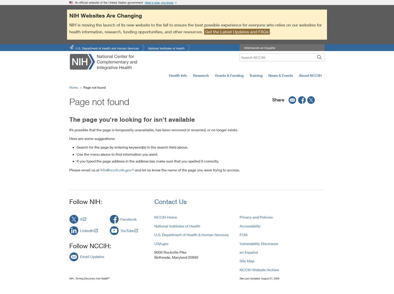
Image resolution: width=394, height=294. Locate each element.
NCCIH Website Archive (259, 270)
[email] (291, 100)
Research (201, 75)
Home (73, 87)
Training (255, 75)
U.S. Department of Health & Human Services (191, 234)
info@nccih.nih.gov (115, 170)
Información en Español (259, 48)
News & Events (280, 75)
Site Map (247, 261)
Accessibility (250, 226)
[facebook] (302, 100)
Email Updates (92, 256)
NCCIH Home (165, 217)
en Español (249, 252)
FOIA (244, 234)
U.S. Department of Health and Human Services (107, 47)
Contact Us (170, 201)
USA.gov (161, 243)
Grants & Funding (229, 75)
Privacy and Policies (256, 217)
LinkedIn (87, 230)
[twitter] (311, 100)
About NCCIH (310, 75)
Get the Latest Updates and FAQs (237, 31)
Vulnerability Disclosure (259, 243)
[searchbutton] (319, 57)
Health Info (178, 75)
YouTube (127, 230)
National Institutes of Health (166, 47)
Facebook (128, 219)
